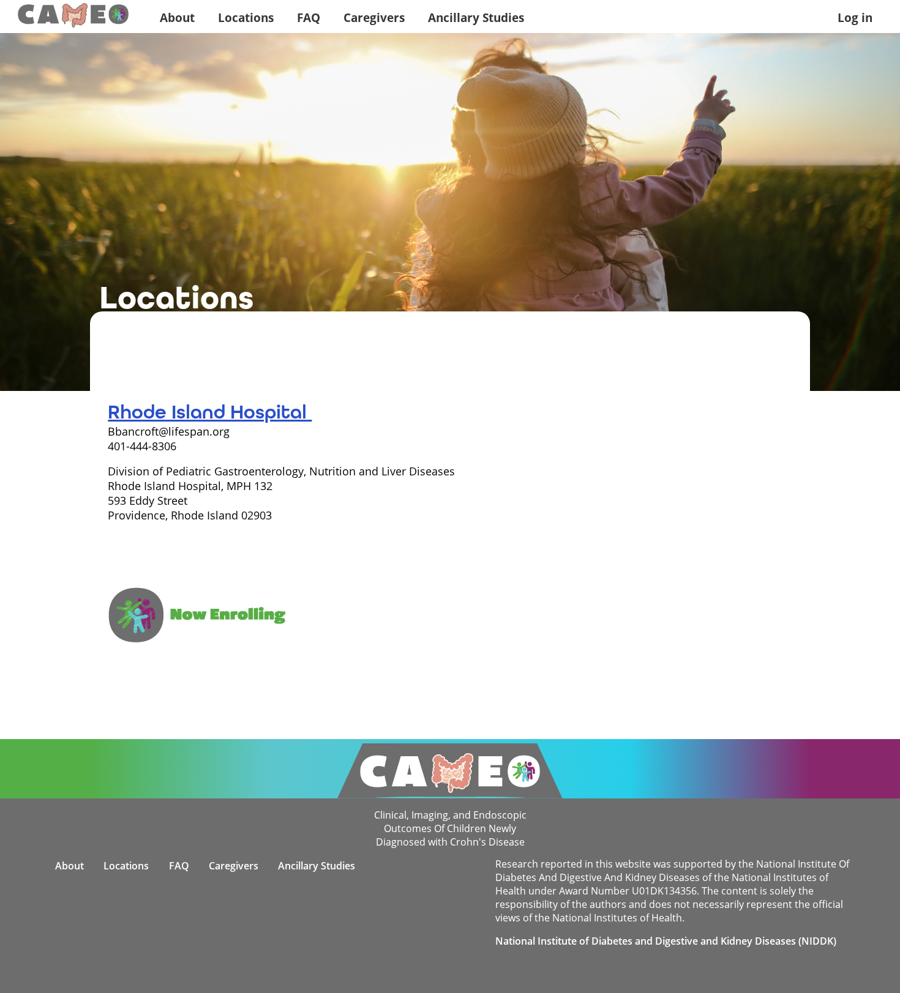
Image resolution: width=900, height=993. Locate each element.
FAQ (308, 17)
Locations (246, 17)
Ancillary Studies (476, 17)
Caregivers (374, 17)
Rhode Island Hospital (210, 412)
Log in (855, 17)
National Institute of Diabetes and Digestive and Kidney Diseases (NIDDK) (665, 941)
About (177, 17)
